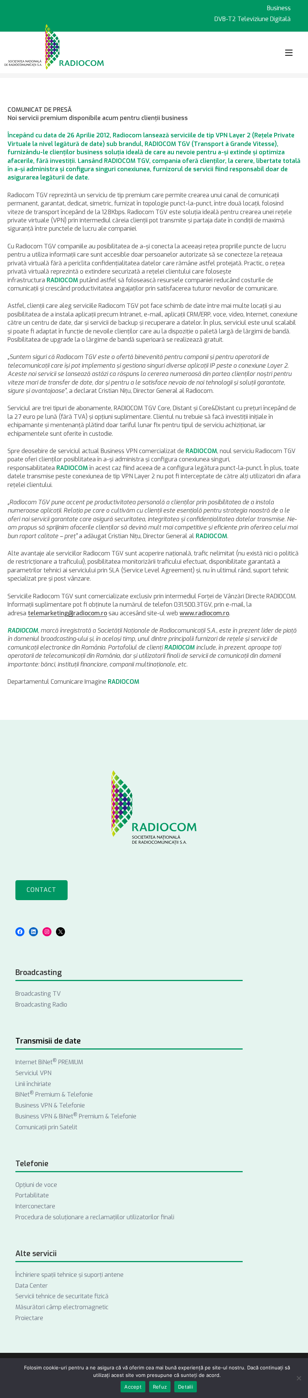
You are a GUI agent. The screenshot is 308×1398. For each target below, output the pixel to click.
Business (279, 8)
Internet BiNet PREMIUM (49, 1062)
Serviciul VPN (33, 1073)
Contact (41, 890)
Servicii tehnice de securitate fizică (62, 1296)
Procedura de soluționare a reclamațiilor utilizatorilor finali (94, 1217)
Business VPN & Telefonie (50, 1105)
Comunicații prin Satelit (46, 1127)
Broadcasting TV (38, 994)
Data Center (31, 1286)
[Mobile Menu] (289, 52)
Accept (133, 1387)
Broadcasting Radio (41, 1005)
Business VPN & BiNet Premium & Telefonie (75, 1116)
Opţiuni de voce (36, 1185)
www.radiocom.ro (204, 613)
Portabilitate (32, 1195)
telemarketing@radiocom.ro (67, 613)
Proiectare (29, 1318)
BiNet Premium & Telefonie (54, 1094)
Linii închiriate (33, 1084)
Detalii (185, 1387)
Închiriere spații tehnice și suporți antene (69, 1275)
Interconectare (35, 1206)
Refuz (160, 1387)
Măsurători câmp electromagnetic (62, 1307)
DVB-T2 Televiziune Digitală (252, 19)
